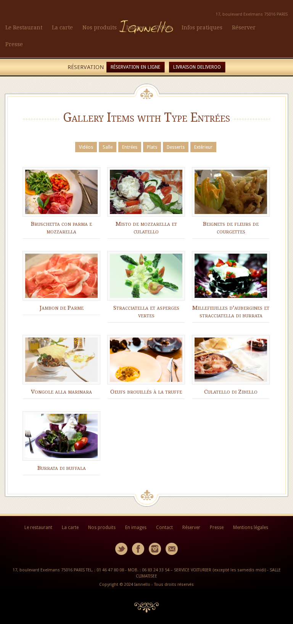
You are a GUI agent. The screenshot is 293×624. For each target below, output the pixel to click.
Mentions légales (250, 527)
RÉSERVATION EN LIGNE (135, 67)
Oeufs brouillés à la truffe (146, 391)
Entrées (129, 147)
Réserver (244, 27)
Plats (152, 147)
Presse (14, 44)
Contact (164, 527)
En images (135, 527)
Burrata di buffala (61, 468)
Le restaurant (38, 527)
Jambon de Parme (62, 307)
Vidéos (163, 27)
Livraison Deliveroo (197, 67)
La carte (62, 27)
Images (135, 27)
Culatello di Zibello (231, 391)
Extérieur (203, 147)
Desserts (176, 147)
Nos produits (99, 27)
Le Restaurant (23, 27)
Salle (108, 147)
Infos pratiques (202, 27)
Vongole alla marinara (61, 391)
